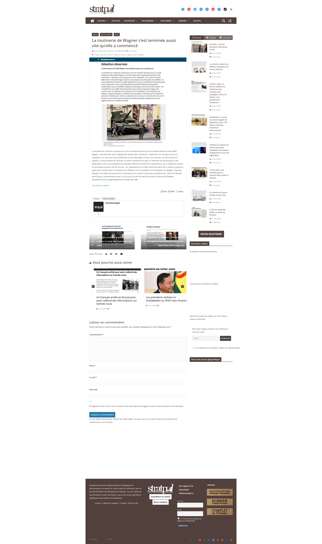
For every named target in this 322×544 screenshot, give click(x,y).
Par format (166, 21)
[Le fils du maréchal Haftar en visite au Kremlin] (199, 212)
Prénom (180, 501)
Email (179, 510)
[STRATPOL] (92, 21)
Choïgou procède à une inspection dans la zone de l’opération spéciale (111, 241)
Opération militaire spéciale (110, 55)
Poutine (123, 55)
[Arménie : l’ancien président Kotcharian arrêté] (199, 47)
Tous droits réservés (122, 539)
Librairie (182, 21)
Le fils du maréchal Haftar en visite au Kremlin (218, 212)
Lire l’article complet (100, 185)
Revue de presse (106, 34)
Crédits (123, 503)
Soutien (197, 21)
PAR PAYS (116, 21)
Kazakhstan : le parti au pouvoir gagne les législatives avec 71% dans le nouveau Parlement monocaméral (218, 123)
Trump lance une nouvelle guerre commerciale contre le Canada (219, 174)
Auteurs (101, 21)
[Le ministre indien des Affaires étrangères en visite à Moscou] (199, 67)
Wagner (141, 55)
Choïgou (97, 55)
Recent (198, 37)
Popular (212, 37)
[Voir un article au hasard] (230, 21)
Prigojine (130, 55)
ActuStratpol (109, 51)
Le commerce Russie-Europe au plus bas (218, 193)
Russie (117, 34)
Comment (227, 37)
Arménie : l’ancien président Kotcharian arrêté (218, 47)
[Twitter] (98, 213)
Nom (92, 365)
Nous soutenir (160, 502)
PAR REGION (129, 21)
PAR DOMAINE (148, 21)
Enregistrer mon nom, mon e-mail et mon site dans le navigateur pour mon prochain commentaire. (136, 406)
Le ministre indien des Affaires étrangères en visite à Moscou (219, 67)
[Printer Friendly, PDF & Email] (171, 191)
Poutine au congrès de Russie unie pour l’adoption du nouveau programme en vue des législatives (219, 150)
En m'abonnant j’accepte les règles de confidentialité (217, 348)
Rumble (202, 319)
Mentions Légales (110, 503)
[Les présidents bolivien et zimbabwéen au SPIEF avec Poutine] (162, 270)
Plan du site (133, 503)
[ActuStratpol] (98, 203)
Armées (95, 34)
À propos (96, 199)
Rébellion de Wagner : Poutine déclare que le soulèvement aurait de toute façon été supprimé (164, 241)
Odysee (193, 319)
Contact (98, 503)
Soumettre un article (160, 496)
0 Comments (132, 51)
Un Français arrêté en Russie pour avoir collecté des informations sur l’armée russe (112, 300)
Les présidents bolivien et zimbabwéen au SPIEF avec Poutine (162, 299)
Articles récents (108, 199)
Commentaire (96, 334)
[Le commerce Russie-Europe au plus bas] (199, 195)
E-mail (93, 377)
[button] (106, 21)
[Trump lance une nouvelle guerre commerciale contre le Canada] (199, 172)
